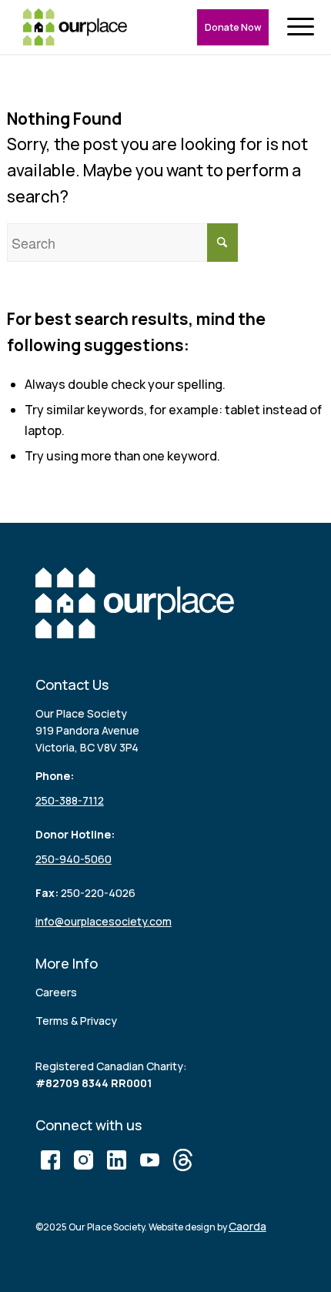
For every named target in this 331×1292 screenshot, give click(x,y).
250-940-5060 (73, 859)
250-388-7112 (69, 800)
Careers (56, 992)
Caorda (247, 1226)
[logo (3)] (75, 26)
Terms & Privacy (76, 1020)
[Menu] (304, 27)
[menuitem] (304, 27)
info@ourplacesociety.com (103, 921)
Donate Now (233, 27)
